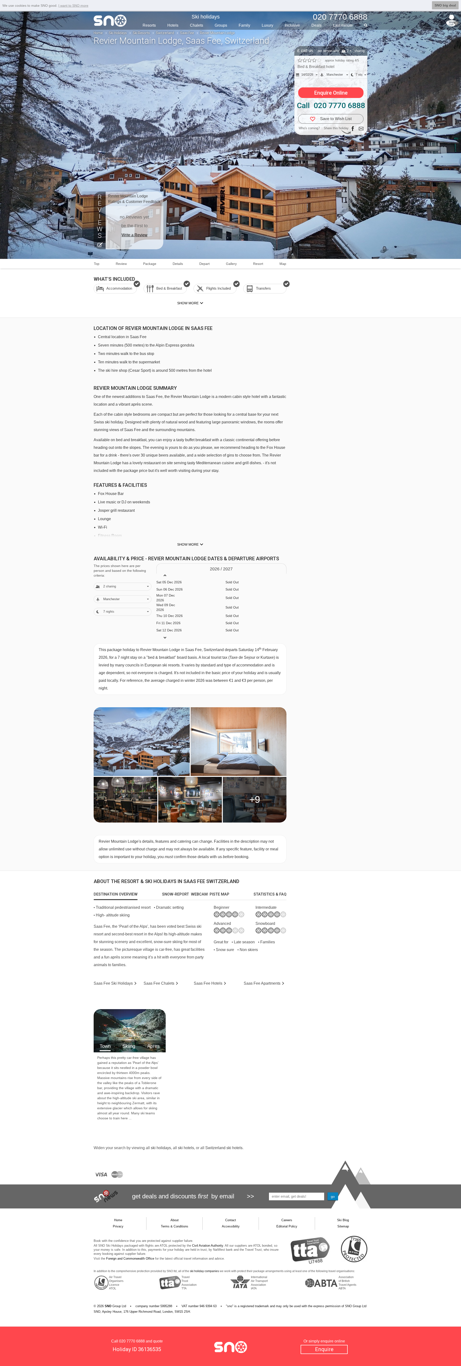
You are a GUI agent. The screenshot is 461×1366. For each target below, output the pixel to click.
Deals (316, 25)
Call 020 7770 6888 (331, 105)
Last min (343, 25)
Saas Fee (187, 33)
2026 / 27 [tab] (221, 569)
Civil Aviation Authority (207, 1245)
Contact (230, 1220)
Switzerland (165, 33)
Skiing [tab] (128, 1046)
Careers (286, 1220)
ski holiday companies (204, 1271)
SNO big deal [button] (445, 5)
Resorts (149, 25)
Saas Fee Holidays (113, 983)
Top (96, 264)
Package (149, 264)
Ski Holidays (118, 33)
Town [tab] (105, 1046)
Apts (262, 983)
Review (121, 264)
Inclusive (292, 25)
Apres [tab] (153, 1046)
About (174, 1220)
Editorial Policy (286, 1226)
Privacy (118, 1226)
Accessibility (231, 1226)
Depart (204, 264)
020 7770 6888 (132, 1341)
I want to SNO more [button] (73, 5)
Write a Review (134, 235)
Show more (188, 544)
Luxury (267, 25)
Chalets (196, 25)
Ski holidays (206, 17)
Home (98, 33)
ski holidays (161, 1148)
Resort (258, 264)
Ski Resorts (141, 33)
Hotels (172, 25)
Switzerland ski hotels (224, 1148)
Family (244, 25)
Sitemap (343, 1226)
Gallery (231, 264)
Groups (221, 25)
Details (178, 264)
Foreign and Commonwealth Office (130, 1258)
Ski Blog (343, 1220)
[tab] (116, 894)
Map (282, 264)
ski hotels (186, 1148)
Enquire (324, 1349)
